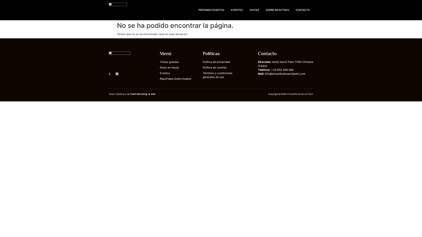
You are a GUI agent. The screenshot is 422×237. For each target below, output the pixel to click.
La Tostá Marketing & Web (141, 94)
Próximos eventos (211, 10)
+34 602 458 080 (282, 69)
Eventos (237, 10)
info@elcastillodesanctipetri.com (285, 73)
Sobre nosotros (277, 10)
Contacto (303, 10)
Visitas (254, 10)
